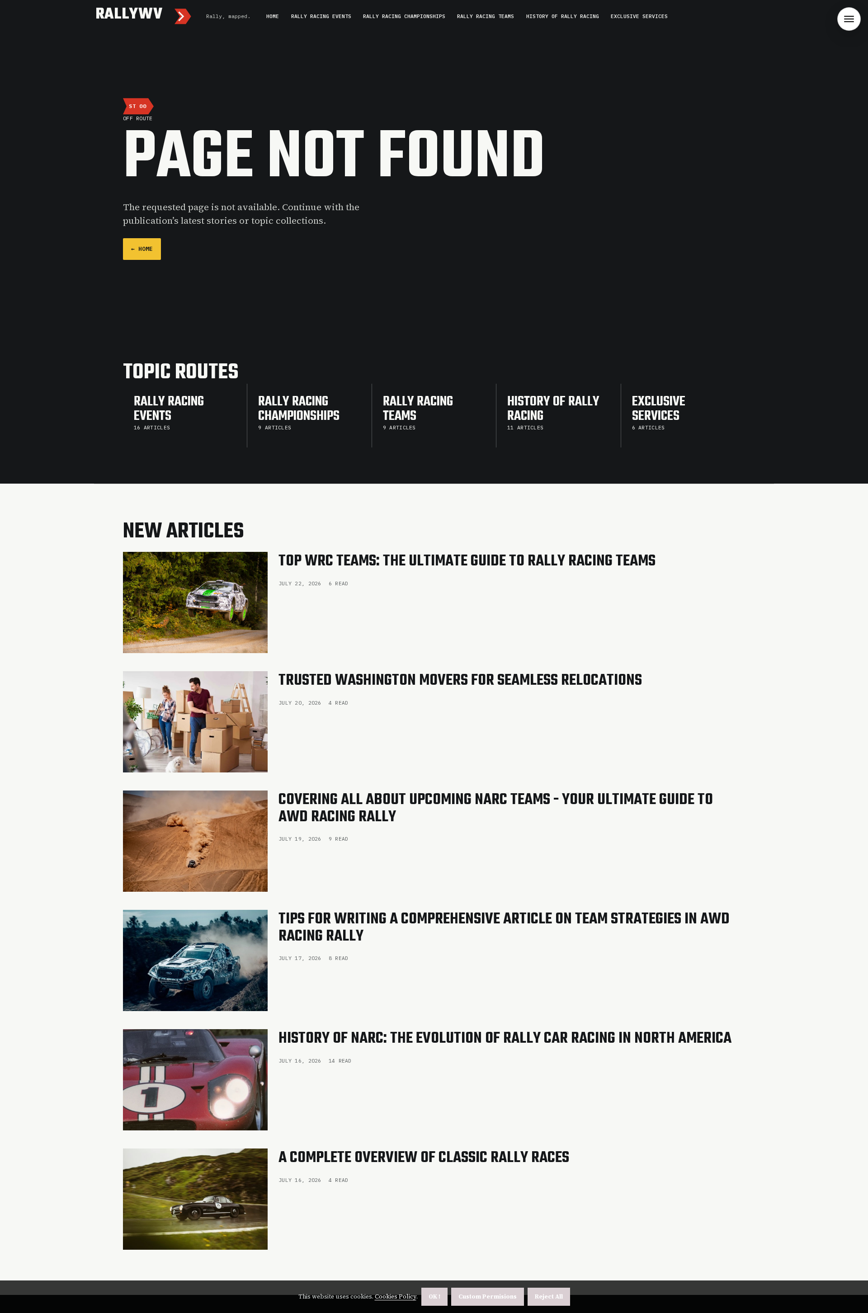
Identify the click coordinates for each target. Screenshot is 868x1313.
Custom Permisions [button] (487, 1296)
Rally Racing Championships (404, 16)
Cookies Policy (395, 1296)
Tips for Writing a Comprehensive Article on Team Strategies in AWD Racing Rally (504, 928)
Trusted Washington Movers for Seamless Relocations (460, 680)
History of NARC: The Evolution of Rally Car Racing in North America (504, 1038)
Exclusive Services (639, 16)
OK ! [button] (434, 1296)
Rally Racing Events (321, 16)
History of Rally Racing (562, 16)
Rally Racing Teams (485, 16)
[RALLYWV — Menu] (849, 19)
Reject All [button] (549, 1296)
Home (272, 16)
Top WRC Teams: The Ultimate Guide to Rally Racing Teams (467, 561)
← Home (142, 249)
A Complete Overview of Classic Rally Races (423, 1158)
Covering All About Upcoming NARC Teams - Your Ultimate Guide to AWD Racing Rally (495, 808)
